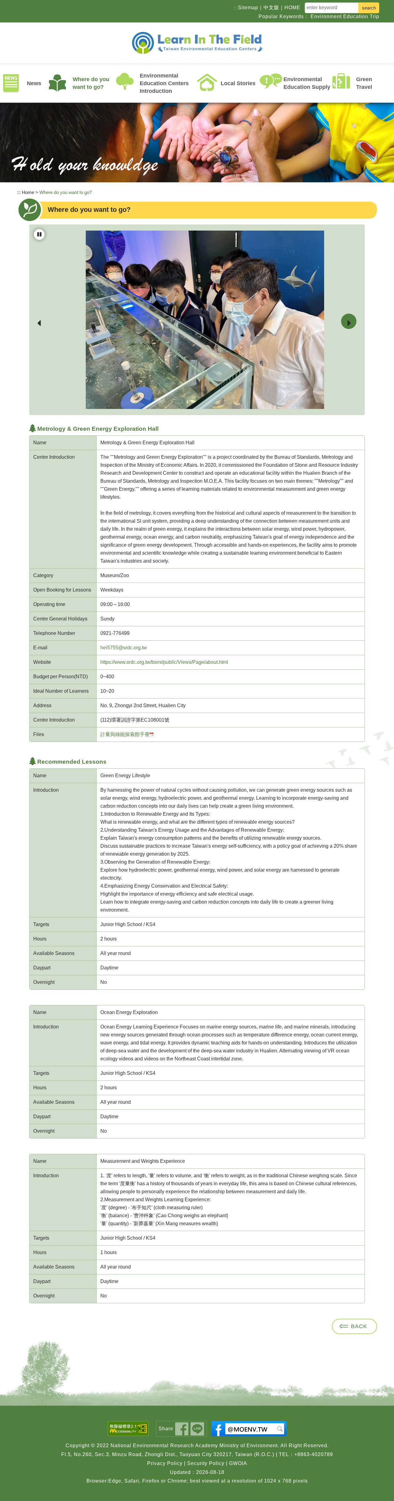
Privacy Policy (165, 1463)
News (34, 83)
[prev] (39, 321)
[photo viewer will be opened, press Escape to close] (197, 320)
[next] (348, 321)
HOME (292, 7)
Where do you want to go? (91, 83)
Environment (326, 16)
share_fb (181, 1429)
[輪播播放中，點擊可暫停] (39, 234)
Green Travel (364, 83)
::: (235, 7)
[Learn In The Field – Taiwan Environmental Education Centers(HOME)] (197, 43)
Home (28, 192)
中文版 (271, 7)
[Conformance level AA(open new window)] (129, 1428)
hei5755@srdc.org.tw (123, 647)
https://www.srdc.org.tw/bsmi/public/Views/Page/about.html (164, 662)
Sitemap (248, 7)
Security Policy (205, 1463)
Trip (374, 16)
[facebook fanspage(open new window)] (249, 1428)
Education (355, 16)
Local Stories (238, 83)
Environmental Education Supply (306, 83)
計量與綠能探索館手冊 (125, 734)
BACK (359, 1326)
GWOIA (238, 1463)
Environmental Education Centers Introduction (164, 83)
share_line (197, 1429)
